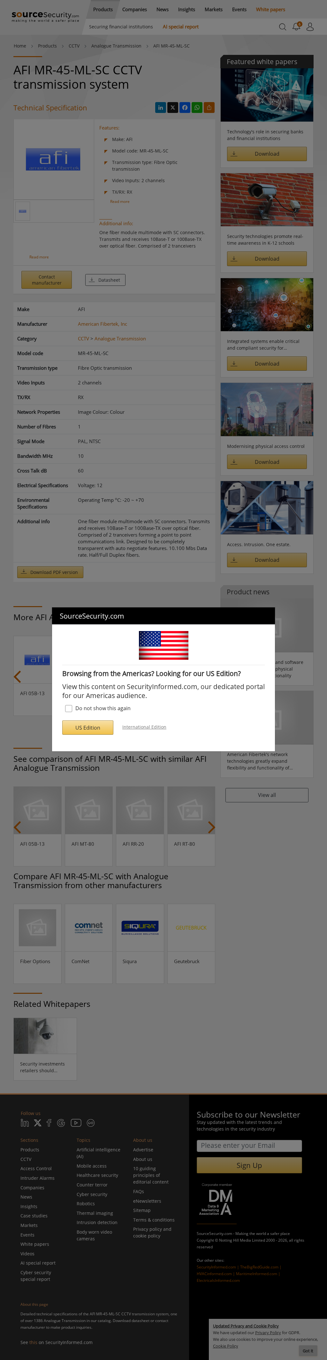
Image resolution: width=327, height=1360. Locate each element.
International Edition (144, 727)
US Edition (87, 727)
